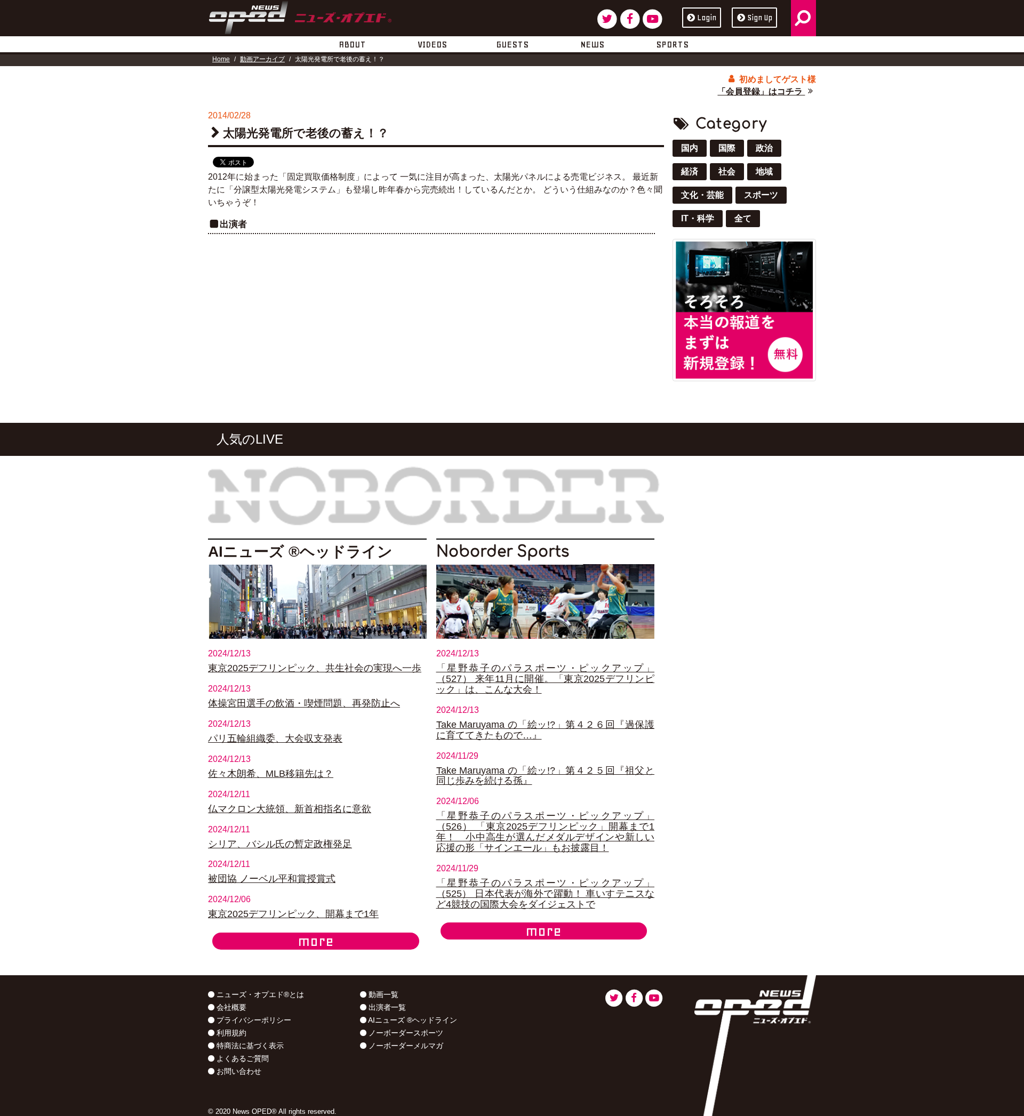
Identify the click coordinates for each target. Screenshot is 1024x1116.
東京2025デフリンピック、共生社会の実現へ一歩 (314, 668)
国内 (689, 147)
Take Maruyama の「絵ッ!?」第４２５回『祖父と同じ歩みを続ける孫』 (545, 775)
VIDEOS (432, 44)
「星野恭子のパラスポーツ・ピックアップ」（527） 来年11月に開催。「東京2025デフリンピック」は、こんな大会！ (545, 679)
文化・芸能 (702, 194)
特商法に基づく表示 (249, 1045)
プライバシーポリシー (252, 1020)
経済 (689, 171)
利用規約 (230, 1033)
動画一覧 (382, 994)
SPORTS (672, 44)
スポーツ (761, 194)
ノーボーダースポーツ (404, 1033)
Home (221, 59)
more (316, 941)
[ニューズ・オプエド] (300, 15)
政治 (764, 147)
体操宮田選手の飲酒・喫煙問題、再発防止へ (304, 703)
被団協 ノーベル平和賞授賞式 (271, 878)
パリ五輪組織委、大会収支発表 (275, 738)
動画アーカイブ (262, 59)
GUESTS (512, 44)
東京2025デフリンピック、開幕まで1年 (293, 914)
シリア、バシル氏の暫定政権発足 (280, 844)
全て (742, 218)
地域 (764, 171)
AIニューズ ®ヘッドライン (411, 1020)
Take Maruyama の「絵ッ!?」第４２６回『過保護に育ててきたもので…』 (545, 730)
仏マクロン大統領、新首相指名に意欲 (289, 809)
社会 (726, 171)
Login (706, 17)
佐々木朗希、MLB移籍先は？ (270, 773)
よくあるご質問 (241, 1058)
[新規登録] (744, 309)
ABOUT (352, 44)
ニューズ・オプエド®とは (259, 994)
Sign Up (759, 17)
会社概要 (230, 1007)
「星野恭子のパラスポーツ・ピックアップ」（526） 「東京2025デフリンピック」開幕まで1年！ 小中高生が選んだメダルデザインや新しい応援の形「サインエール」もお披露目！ (545, 831)
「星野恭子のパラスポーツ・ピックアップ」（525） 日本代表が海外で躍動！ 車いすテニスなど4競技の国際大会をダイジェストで (545, 894)
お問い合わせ (237, 1071)
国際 (726, 147)
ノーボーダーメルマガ (404, 1045)
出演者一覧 (386, 1007)
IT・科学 (697, 218)
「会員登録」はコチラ (761, 91)
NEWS (592, 44)
